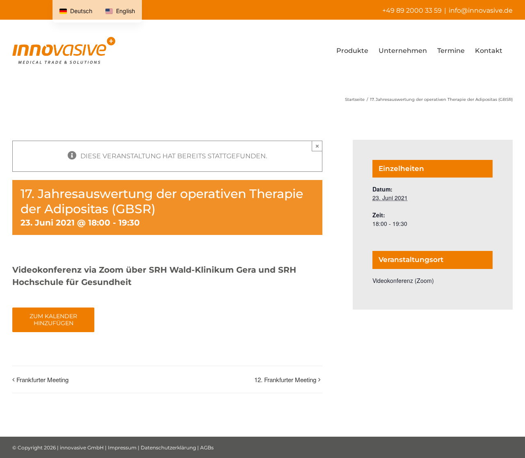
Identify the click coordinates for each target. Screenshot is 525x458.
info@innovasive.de (481, 10)
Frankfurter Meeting (42, 379)
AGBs (207, 447)
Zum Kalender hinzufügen (53, 320)
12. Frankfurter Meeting (285, 379)
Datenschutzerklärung (168, 447)
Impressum (122, 447)
